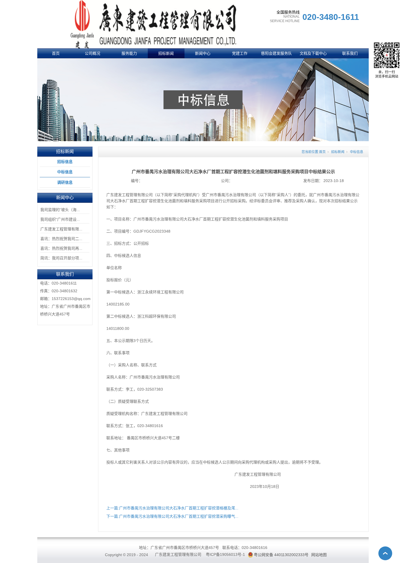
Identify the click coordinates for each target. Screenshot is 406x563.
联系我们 (350, 53)
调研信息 (65, 182)
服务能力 (129, 53)
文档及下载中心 (313, 53)
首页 (56, 53)
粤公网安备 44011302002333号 (281, 555)
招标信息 (65, 161)
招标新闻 (166, 53)
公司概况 (92, 53)
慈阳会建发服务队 (276, 53)
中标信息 (65, 172)
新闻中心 (202, 53)
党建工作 (239, 53)
